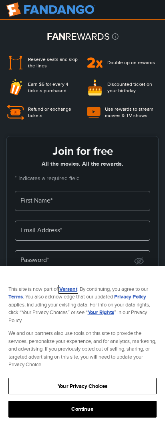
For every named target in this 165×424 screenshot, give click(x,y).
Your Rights (101, 312)
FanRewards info (115, 36)
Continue (82, 409)
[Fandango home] (50, 9)
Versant (68, 289)
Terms (15, 296)
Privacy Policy (130, 296)
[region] (82, 345)
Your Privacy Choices (82, 386)
